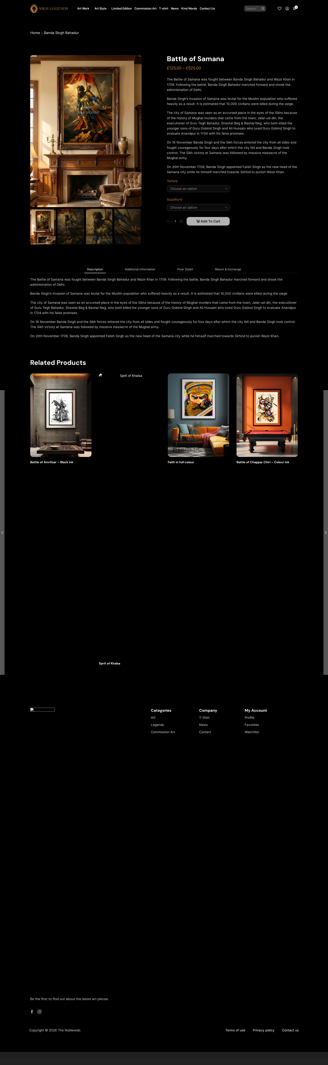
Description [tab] (95, 269)
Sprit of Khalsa (109, 663)
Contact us (290, 1030)
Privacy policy (263, 1030)
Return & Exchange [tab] (228, 269)
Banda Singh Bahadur (61, 33)
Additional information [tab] (140, 269)
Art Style (100, 8)
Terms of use (235, 1030)
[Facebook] (32, 1012)
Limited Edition (121, 8)
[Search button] (263, 8)
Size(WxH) (174, 199)
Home (35, 33)
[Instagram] (39, 1012)
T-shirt (163, 8)
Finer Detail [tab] (185, 269)
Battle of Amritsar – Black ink (51, 462)
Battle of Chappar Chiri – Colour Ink (263, 462)
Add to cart (210, 221)
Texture (172, 181)
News (175, 8)
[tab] (95, 269)
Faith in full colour (181, 462)
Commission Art (145, 8)
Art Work (83, 8)
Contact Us (207, 8)
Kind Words (189, 8)
